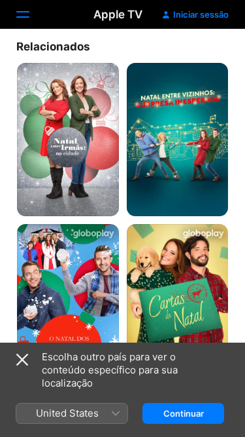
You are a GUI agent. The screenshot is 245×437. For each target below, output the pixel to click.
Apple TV (117, 14)
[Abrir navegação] (30, 14)
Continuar (183, 413)
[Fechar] (22, 360)
